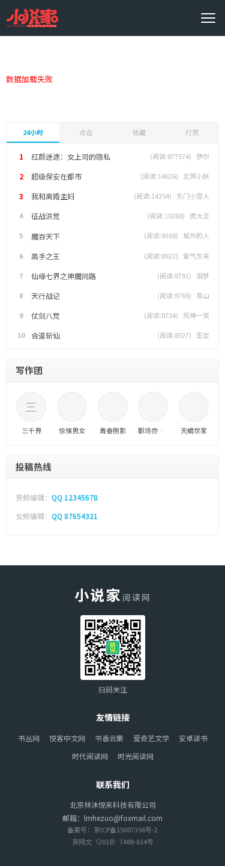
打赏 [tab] (192, 132)
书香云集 (109, 738)
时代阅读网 (90, 756)
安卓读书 (193, 738)
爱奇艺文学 (151, 738)
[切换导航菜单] (210, 18)
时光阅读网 (136, 756)
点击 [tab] (85, 132)
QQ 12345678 (75, 497)
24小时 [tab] (33, 132)
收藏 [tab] (139, 132)
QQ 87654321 (75, 516)
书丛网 (29, 738)
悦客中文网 (67, 738)
